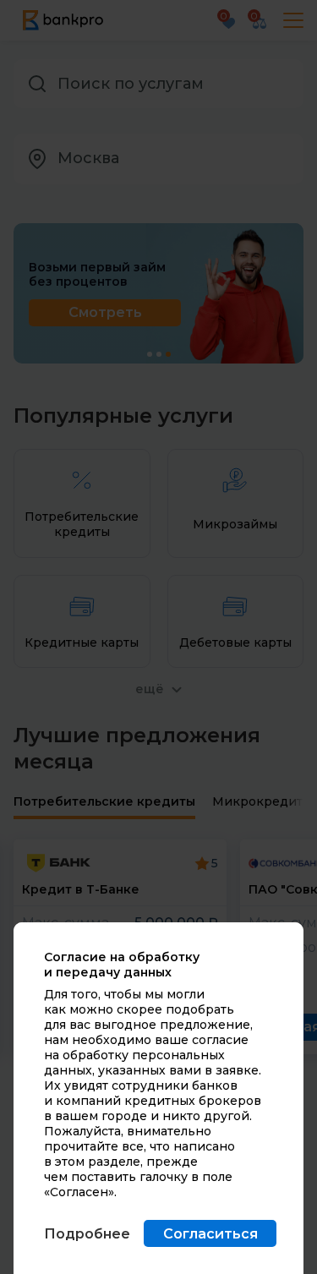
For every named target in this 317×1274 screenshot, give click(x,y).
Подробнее (87, 1234)
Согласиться (210, 1234)
